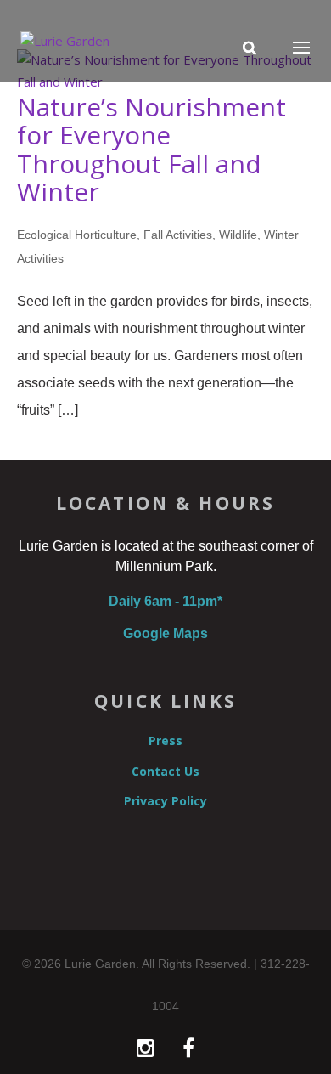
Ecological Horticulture (77, 234)
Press (165, 741)
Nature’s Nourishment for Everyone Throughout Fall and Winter (151, 149)
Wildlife (238, 234)
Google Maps (165, 633)
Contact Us (165, 771)
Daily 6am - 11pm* (165, 601)
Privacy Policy (165, 801)
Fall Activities (177, 234)
